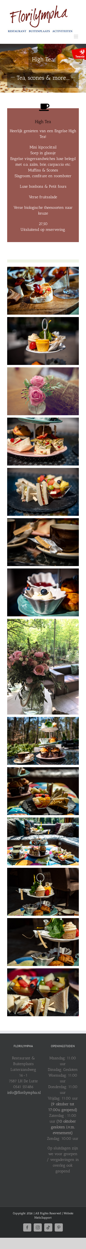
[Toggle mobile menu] (76, 36)
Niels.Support (43, 1217)
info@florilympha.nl (24, 1092)
